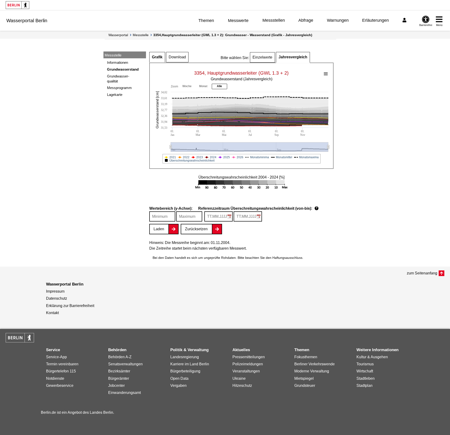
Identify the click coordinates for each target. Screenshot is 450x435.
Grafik (157, 57)
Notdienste (55, 378)
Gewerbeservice (59, 386)
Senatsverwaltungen (125, 364)
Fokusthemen (305, 357)
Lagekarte (114, 95)
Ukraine (239, 378)
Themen (206, 20)
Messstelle (141, 35)
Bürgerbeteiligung (185, 371)
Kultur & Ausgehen (372, 357)
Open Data (179, 378)
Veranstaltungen (246, 371)
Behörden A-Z (120, 357)
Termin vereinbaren (62, 364)
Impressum (55, 291)
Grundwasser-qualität (118, 78)
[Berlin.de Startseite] (17, 5)
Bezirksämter (119, 371)
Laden (159, 229)
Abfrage (305, 20)
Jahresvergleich (293, 57)
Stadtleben (365, 378)
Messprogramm (119, 88)
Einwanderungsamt (124, 393)
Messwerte (238, 20)
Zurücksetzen (196, 229)
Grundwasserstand (123, 69)
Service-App (56, 357)
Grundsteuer (304, 386)
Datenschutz (56, 298)
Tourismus (365, 364)
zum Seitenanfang (422, 273)
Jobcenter (116, 386)
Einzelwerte (262, 57)
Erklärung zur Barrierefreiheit (70, 306)
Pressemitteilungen (248, 357)
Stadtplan (364, 386)
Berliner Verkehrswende (314, 364)
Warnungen (338, 20)
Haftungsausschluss (287, 258)
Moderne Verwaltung (311, 371)
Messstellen (273, 20)
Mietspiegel (304, 378)
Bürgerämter (118, 378)
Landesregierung (184, 357)
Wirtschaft (364, 371)
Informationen (117, 62)
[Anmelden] (405, 20)
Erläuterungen (375, 20)
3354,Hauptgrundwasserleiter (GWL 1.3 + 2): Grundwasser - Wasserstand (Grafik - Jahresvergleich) (232, 35)
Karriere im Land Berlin (189, 364)
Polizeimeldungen (247, 364)
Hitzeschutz (242, 386)
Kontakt (52, 313)
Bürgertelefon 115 (61, 371)
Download (177, 57)
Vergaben (178, 386)
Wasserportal (118, 35)
